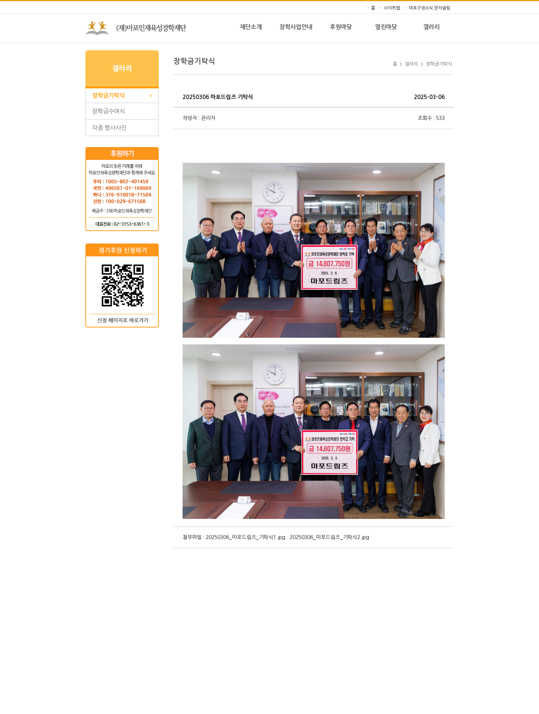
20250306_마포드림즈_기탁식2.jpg (329, 537)
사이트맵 (392, 8)
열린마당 (386, 27)
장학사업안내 (295, 27)
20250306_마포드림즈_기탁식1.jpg (245, 537)
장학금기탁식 (439, 64)
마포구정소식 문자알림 (429, 8)
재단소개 (251, 27)
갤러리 (431, 27)
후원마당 (341, 27)
